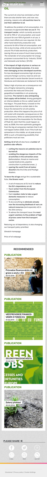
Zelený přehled (13, 402)
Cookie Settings (30, 472)
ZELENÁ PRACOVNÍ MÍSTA (19, 358)
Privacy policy (19, 472)
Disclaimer (8, 472)
